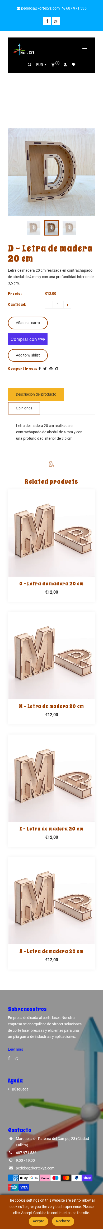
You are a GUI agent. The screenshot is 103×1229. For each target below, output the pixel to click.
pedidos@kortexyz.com (40, 8)
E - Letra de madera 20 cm (51, 829)
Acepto (38, 1221)
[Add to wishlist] (51, 533)
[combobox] (41, 64)
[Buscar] (30, 65)
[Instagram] (56, 21)
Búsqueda (20, 1089)
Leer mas (15, 1049)
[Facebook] (47, 21)
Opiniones (24, 408)
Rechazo (63, 1221)
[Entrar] (65, 65)
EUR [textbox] (39, 64)
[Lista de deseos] (74, 65)
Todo (27, 83)
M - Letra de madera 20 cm (51, 706)
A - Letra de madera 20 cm (52, 951)
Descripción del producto (36, 394)
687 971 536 (76, 8)
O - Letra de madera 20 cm (51, 584)
